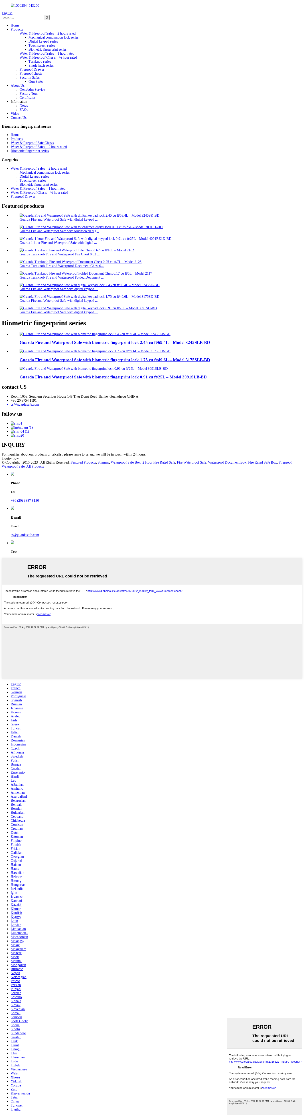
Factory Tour (29, 93)
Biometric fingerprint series (47, 49)
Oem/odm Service (32, 89)
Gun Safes (35, 81)
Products (17, 29)
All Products (35, 466)
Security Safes (30, 77)
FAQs (24, 109)
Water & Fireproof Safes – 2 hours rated (48, 33)
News (24, 105)
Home (15, 25)
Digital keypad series (43, 41)
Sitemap (103, 462)
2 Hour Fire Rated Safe (158, 462)
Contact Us (18, 117)
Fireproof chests (31, 73)
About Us (17, 85)
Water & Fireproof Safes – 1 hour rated (47, 53)
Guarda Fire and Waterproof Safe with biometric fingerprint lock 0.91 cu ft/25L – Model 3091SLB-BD (113, 377)
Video (15, 113)
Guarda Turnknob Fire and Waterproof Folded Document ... (62, 277)
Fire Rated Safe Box (262, 462)
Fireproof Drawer (32, 69)
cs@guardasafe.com (25, 535)
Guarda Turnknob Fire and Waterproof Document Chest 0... (62, 266)
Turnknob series (39, 61)
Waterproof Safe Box (126, 462)
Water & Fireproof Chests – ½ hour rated (48, 57)
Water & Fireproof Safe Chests (32, 143)
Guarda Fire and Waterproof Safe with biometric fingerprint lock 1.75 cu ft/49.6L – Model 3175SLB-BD (115, 359)
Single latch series (41, 65)
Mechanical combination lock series (53, 37)
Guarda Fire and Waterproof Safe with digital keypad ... (59, 219)
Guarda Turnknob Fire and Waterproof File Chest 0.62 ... (60, 254)
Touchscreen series (41, 45)
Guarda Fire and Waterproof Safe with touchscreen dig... (59, 231)
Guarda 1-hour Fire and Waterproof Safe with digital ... (58, 242)
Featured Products (83, 462)
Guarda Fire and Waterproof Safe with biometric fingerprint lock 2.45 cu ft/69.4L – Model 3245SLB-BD (115, 342)
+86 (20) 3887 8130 (25, 500)
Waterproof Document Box (227, 462)
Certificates (27, 97)
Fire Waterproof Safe (191, 462)
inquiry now (10, 458)
